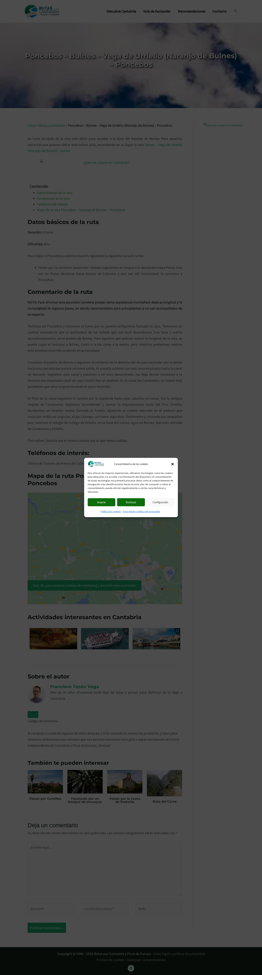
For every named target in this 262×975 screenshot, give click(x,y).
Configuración (160, 502)
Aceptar (101, 502)
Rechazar (131, 502)
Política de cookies (111, 511)
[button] (172, 464)
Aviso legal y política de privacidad (141, 511)
